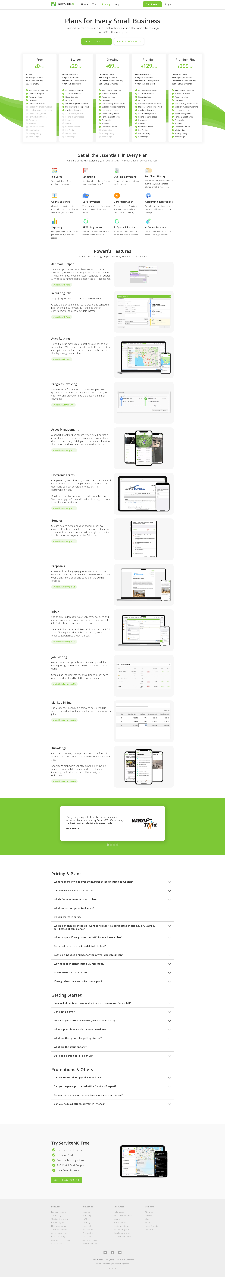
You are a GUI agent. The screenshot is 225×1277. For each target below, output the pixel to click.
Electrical (86, 1212)
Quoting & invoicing (59, 1219)
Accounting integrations (61, 1240)
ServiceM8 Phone (59, 1229)
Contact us (150, 1229)
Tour (95, 4)
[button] (108, 844)
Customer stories (121, 1226)
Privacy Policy (109, 1260)
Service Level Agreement (125, 1260)
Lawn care (87, 1236)
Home (84, 4)
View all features (58, 1243)
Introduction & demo (123, 1215)
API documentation (122, 1236)
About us (149, 1212)
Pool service (88, 1229)
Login (168, 4)
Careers (148, 1215)
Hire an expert (120, 1222)
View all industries (91, 1243)
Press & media (151, 1226)
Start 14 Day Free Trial (67, 1179)
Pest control (88, 1233)
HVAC (85, 1219)
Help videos (119, 1212)
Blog (147, 1219)
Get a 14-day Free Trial (96, 41)
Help (117, 4)
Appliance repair (90, 1240)
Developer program (122, 1233)
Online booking (58, 1236)
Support (117, 1219)
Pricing (106, 4)
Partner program (121, 1229)
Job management (58, 1212)
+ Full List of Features (129, 41)
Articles (148, 1222)
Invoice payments (59, 1222)
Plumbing (87, 1215)
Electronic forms (58, 1226)
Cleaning (86, 1222)
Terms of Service (97, 1260)
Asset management (60, 1233)
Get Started (152, 4)
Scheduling (56, 1215)
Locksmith (87, 1226)
